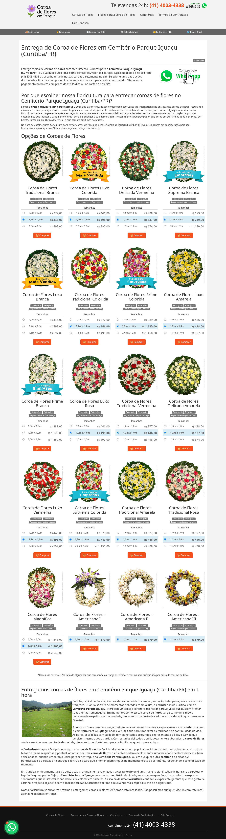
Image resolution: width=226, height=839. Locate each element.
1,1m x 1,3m (82, 639)
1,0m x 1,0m (35, 212)
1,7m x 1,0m (176, 219)
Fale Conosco (80, 23)
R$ (56, 213)
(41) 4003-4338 (167, 5)
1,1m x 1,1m (130, 639)
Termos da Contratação (173, 15)
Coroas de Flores (82, 15)
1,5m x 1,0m (35, 226)
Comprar (44, 235)
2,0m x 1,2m (176, 226)
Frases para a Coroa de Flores (116, 15)
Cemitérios (147, 15)
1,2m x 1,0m (36, 219)
